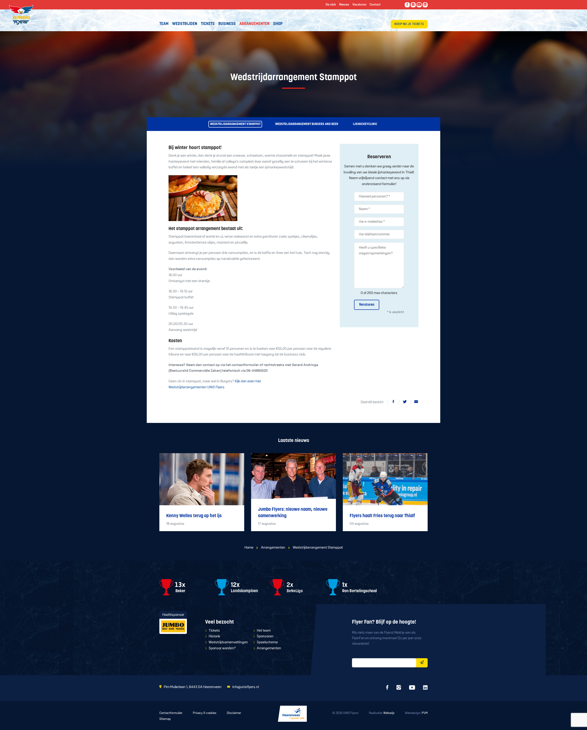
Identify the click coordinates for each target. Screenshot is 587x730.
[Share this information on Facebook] (393, 402)
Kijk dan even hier (248, 381)
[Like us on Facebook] (407, 4)
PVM (425, 713)
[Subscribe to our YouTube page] (419, 4)
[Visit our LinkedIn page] (425, 4)
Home (248, 548)
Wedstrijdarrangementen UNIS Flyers (196, 387)
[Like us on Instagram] (413, 4)
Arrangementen (273, 548)
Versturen (366, 305)
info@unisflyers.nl (245, 687)
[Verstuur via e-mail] (416, 402)
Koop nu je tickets (409, 24)
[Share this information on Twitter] (404, 402)
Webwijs (389, 713)
